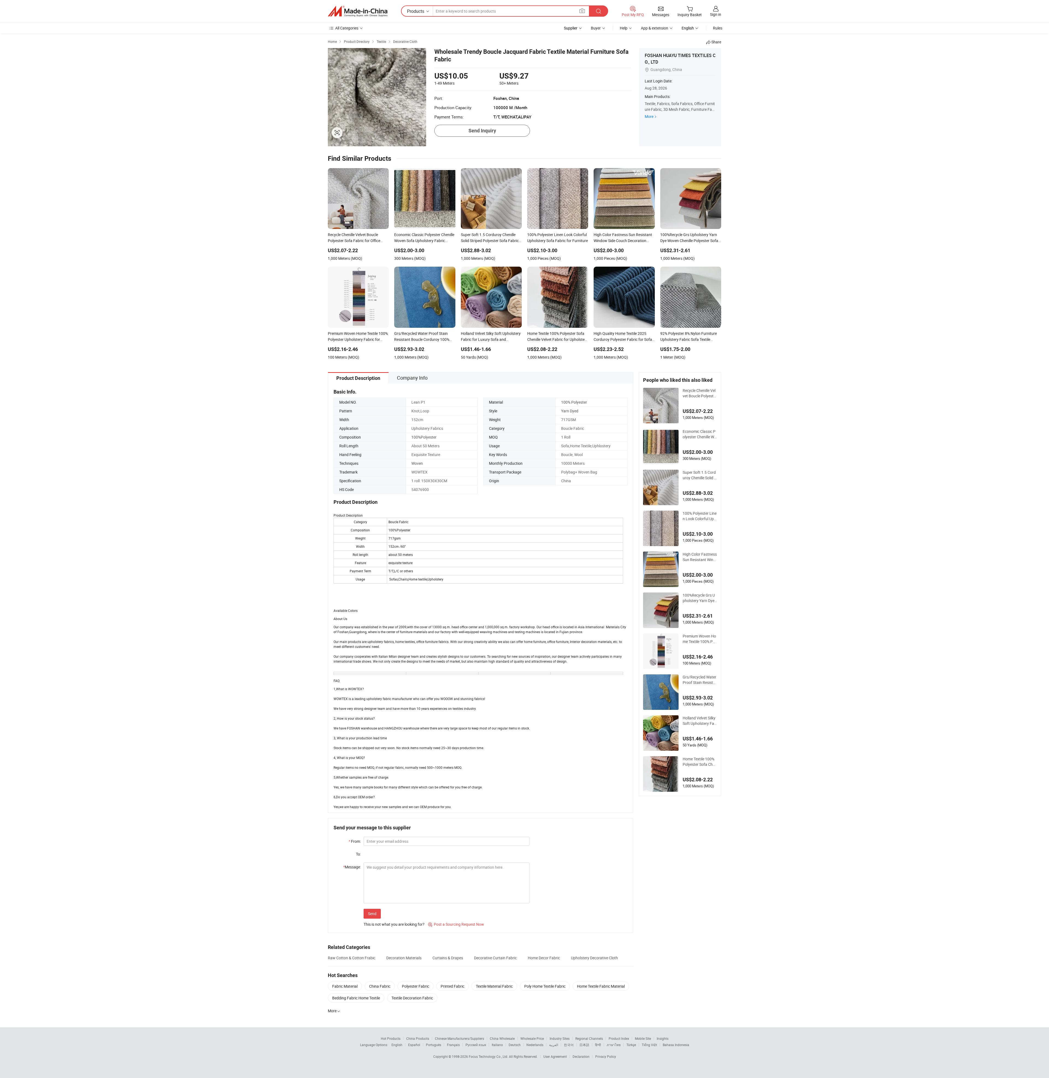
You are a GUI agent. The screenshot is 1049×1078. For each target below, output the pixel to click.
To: (358, 854)
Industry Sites (560, 1038)
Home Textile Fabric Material (601, 986)
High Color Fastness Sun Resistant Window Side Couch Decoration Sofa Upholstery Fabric (700, 557)
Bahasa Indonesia (676, 1045)
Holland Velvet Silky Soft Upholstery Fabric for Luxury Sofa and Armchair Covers (700, 720)
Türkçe (631, 1045)
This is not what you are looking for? (394, 924)
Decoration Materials (404, 957)
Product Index (619, 1038)
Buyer (596, 28)
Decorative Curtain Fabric (495, 957)
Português (433, 1045)
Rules (717, 28)
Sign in (715, 14)
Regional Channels (589, 1038)
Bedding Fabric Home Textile (356, 997)
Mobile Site (643, 1038)
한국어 (569, 1045)
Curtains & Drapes (447, 957)
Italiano (497, 1045)
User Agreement (555, 1056)
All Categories (346, 28)
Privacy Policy (605, 1056)
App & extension (654, 28)
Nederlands (534, 1045)
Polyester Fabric (415, 986)
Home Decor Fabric (544, 957)
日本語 (584, 1045)
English (396, 1045)
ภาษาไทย (614, 1045)
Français (453, 1045)
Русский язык (475, 1045)
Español (414, 1045)
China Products (417, 1038)
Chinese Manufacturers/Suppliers (459, 1038)
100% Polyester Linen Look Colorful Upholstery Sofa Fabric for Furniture (700, 516)
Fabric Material (345, 986)
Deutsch (515, 1045)
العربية (553, 1045)
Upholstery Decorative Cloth (594, 957)
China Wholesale (502, 1038)
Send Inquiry (482, 130)
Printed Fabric (452, 986)
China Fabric (379, 986)
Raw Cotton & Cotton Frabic (351, 957)
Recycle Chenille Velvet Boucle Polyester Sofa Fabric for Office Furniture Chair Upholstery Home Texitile (700, 393)
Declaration (581, 1056)
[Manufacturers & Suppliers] (357, 11)
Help (623, 28)
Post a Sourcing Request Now (456, 924)
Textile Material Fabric (494, 986)
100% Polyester (574, 402)
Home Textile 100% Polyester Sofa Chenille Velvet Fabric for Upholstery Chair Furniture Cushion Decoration (700, 761)
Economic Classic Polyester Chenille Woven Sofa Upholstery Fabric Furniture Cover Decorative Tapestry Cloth (700, 434)
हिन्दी (598, 1045)
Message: (352, 866)
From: (355, 841)
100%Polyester (424, 437)
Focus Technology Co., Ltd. (489, 1056)
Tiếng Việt (649, 1045)
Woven (417, 463)
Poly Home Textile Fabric (544, 986)
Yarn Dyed (569, 410)
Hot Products (390, 1038)
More (649, 116)
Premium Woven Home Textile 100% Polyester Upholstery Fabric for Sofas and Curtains (699, 638)
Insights (662, 1038)
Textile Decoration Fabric (412, 997)
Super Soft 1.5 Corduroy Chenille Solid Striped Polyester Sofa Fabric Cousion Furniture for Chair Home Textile (699, 475)
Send (372, 913)
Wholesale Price (532, 1038)
